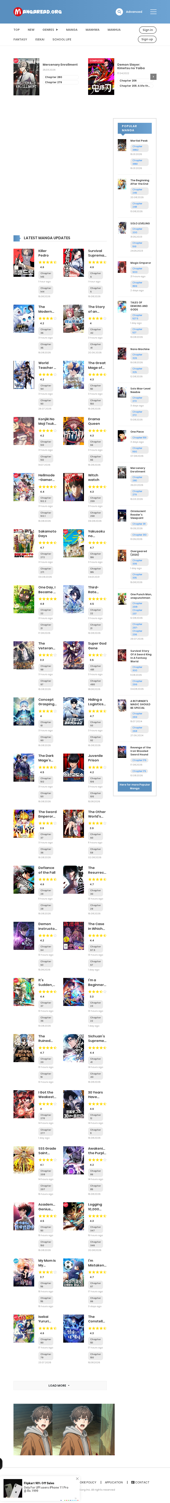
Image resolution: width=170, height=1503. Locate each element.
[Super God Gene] (73, 655)
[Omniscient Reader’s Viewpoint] (122, 515)
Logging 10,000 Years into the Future (97, 1211)
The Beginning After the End (139, 182)
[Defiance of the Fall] (23, 879)
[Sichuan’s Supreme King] (73, 1048)
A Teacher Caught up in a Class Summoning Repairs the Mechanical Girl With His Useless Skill (134, 66)
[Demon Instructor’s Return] (23, 936)
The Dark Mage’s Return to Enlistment (47, 762)
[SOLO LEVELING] (122, 227)
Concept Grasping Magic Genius (46, 706)
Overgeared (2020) (138, 552)
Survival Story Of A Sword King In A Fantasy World (141, 656)
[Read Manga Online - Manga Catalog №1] (37, 11)
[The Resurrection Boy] (73, 879)
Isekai (39, 39)
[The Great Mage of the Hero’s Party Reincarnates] (73, 375)
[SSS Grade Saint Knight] (23, 1160)
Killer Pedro (43, 253)
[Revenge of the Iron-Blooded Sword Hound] (122, 752)
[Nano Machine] (122, 353)
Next (153, 77)
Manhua (114, 30)
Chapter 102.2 (45, 499)
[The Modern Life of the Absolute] (23, 318)
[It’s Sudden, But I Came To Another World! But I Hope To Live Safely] (23, 992)
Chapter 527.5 (137, 317)
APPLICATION (114, 1482)
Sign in (148, 30)
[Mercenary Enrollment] (122, 472)
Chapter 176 (139, 760)
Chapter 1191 (139, 437)
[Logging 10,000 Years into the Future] (73, 1216)
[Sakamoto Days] (23, 543)
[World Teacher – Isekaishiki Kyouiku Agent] (23, 375)
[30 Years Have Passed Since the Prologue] (73, 1104)
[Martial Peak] (122, 145)
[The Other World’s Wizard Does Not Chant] (73, 823)
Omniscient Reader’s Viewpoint (138, 514)
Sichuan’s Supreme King (96, 1041)
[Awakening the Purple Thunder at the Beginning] (73, 1160)
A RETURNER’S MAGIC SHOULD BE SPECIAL (140, 704)
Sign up (147, 39)
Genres (48, 30)
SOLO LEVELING (140, 223)
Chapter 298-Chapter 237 (137, 608)
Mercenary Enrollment (137, 469)
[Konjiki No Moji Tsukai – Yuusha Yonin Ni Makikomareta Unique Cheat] (23, 431)
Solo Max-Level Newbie (140, 390)
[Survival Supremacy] (73, 262)
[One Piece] (122, 436)
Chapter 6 (127, 86)
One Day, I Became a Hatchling (47, 592)
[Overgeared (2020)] (122, 555)
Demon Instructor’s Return (48, 929)
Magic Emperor (140, 263)
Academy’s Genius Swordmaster (50, 1209)
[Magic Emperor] (122, 267)
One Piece (137, 431)
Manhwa (93, 30)
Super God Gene (97, 645)
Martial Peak (139, 140)
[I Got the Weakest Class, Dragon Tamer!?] (23, 1104)
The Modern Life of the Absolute (47, 313)
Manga (72, 30)
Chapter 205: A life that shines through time (60, 86)
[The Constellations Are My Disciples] (73, 1328)
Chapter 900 (137, 270)
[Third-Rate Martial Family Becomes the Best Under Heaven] (73, 599)
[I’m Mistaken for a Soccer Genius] (73, 1272)
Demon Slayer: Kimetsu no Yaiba (56, 66)
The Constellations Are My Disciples (101, 1323)
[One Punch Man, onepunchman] (122, 598)
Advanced (134, 12)
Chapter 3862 (137, 148)
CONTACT (142, 1482)
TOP (16, 30)
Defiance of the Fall (46, 870)
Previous (16, 77)
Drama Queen (94, 421)
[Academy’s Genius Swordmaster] (23, 1216)
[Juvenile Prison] (73, 767)
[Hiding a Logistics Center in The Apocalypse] (73, 711)
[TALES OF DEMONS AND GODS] (122, 306)
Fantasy (20, 39)
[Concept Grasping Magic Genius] (23, 711)
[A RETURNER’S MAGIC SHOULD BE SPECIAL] (122, 705)
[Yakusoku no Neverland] (73, 543)
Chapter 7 (127, 80)
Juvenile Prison (95, 758)
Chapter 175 (139, 771)
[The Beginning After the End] (122, 184)
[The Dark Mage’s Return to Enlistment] (23, 767)
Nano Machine (139, 349)
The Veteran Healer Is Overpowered (50, 650)
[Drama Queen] (73, 431)
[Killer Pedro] (23, 262)
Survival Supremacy (98, 253)
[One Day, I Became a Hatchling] (23, 599)
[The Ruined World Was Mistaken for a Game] (23, 1048)
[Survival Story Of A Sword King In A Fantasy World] (122, 655)
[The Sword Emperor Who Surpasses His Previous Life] (23, 823)
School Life (61, 39)
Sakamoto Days (47, 533)
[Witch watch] (73, 487)
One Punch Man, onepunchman (141, 596)
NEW (31, 30)
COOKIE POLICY (85, 1482)
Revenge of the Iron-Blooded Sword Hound (140, 751)
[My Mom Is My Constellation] (23, 1272)
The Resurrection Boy (99, 872)
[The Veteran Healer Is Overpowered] (23, 655)
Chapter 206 (53, 80)
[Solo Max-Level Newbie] (122, 392)
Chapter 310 (139, 534)
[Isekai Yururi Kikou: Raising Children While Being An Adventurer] (23, 1328)
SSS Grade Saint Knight (47, 1153)
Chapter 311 (139, 523)
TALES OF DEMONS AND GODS (139, 306)
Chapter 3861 (137, 162)
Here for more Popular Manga (135, 786)
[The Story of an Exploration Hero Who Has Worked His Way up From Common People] (73, 318)
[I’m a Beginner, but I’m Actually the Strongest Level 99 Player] (73, 992)
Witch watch (93, 477)
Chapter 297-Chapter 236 (137, 629)
